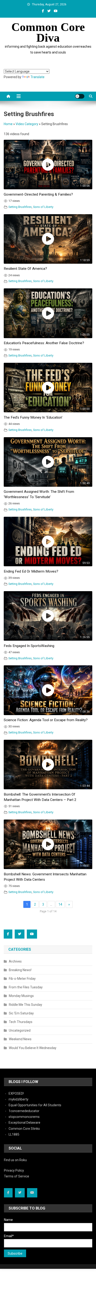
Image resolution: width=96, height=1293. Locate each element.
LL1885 (14, 1134)
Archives (15, 961)
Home (8, 124)
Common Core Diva (48, 32)
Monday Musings (21, 996)
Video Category (27, 124)
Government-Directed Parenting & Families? (38, 194)
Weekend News (20, 1039)
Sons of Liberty (43, 207)
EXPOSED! (16, 1093)
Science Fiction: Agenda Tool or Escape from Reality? (46, 720)
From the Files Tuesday (26, 987)
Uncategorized (20, 1030)
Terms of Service (16, 1176)
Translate (38, 77)
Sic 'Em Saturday (21, 1013)
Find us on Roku (15, 1160)
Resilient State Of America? (25, 269)
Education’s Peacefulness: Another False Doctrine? (44, 343)
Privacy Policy (14, 1170)
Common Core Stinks (24, 1128)
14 (60, 904)
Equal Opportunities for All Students (35, 1105)
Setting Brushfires (20, 207)
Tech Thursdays (20, 1022)
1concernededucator (24, 1111)
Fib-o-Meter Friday (22, 978)
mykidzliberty (18, 1099)
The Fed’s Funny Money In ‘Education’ (33, 417)
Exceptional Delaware (24, 1122)
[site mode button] (79, 96)
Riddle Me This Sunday (25, 1004)
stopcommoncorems (24, 1117)
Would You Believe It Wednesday (32, 1048)
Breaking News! (20, 970)
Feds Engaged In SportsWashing (29, 646)
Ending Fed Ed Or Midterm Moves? (31, 571)
